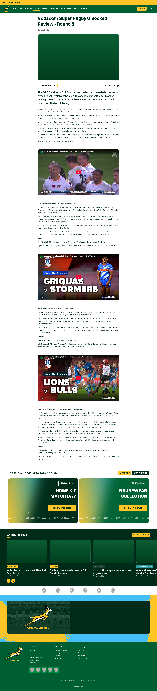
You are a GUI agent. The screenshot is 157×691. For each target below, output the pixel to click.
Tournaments (72, 8)
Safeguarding (58, 658)
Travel (10, 2)
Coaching (57, 653)
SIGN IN (141, 9)
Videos (44, 8)
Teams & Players (56, 8)
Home (15, 8)
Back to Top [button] (78, 686)
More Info (125, 473)
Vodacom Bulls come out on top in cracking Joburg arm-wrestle (60, 409)
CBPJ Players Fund (35, 657)
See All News (139, 535)
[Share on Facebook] (113, 85)
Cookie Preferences (84, 658)
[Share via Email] (109, 85)
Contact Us (81, 650)
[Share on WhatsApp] (117, 85)
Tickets (17, 2)
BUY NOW (62, 508)
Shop (4, 2)
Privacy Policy (82, 655)
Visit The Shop (141, 473)
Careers (80, 653)
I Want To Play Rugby (60, 650)
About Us (32, 650)
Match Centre (26, 8)
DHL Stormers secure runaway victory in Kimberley (55, 308)
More (83, 8)
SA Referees (58, 655)
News (37, 8)
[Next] (13, 581)
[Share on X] (105, 85)
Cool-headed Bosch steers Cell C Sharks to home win (56, 204)
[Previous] (8, 581)
